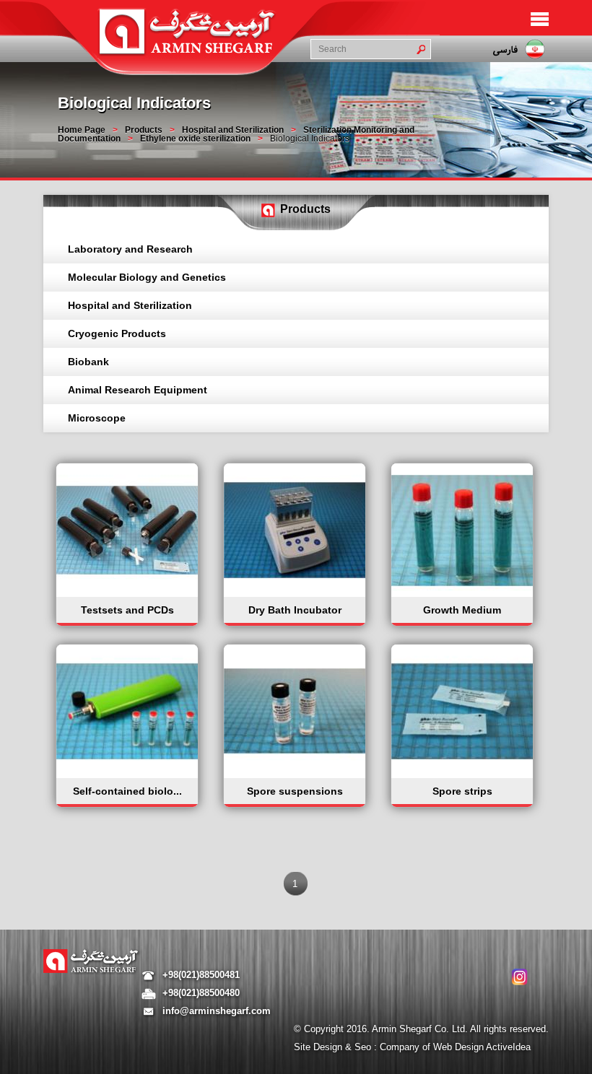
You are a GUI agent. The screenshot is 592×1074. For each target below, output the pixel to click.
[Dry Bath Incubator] (296, 593)
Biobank (88, 361)
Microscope (97, 418)
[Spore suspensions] (296, 774)
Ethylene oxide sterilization (195, 139)
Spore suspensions (295, 791)
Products (143, 130)
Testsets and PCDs (127, 610)
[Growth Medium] (463, 593)
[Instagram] (519, 977)
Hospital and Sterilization (233, 130)
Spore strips (462, 791)
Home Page (81, 130)
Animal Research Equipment (137, 390)
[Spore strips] (463, 774)
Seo (364, 1047)
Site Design (319, 1047)
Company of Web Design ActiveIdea (455, 1047)
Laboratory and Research (130, 249)
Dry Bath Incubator (294, 610)
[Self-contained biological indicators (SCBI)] (128, 774)
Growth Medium (462, 610)
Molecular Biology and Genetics (147, 277)
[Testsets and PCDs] (128, 593)
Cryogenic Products (117, 333)
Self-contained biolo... (127, 791)
